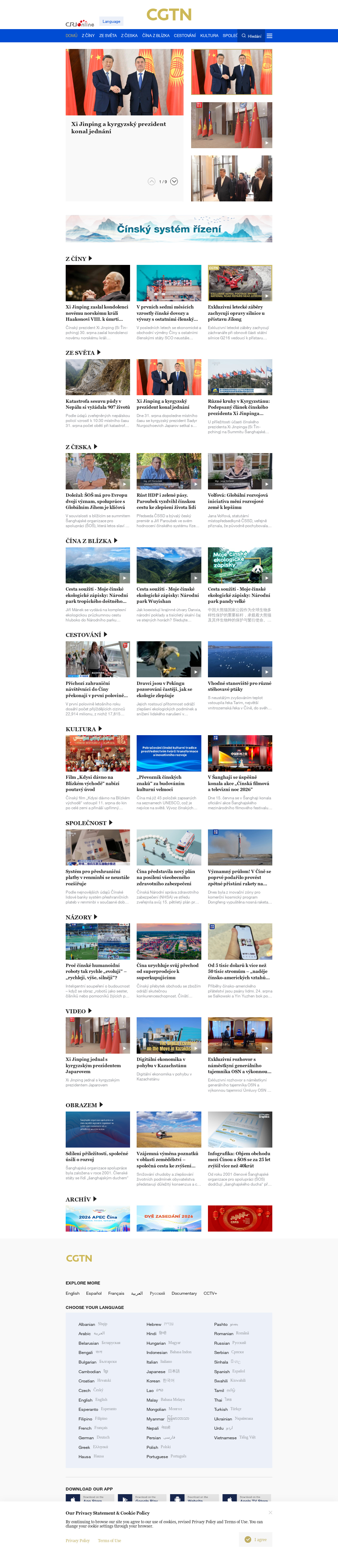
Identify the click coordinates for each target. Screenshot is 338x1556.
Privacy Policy (78, 1540)
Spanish (229, 1371)
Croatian (95, 1380)
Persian (161, 1437)
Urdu (223, 1428)
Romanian (231, 1333)
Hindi (156, 1333)
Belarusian (99, 1343)
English (73, 1293)
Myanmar (168, 1418)
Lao (155, 1390)
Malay (166, 1400)
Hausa (91, 1456)
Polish (159, 1447)
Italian (159, 1362)
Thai (223, 1400)
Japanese (163, 1371)
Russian (230, 1343)
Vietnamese (234, 1437)
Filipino (93, 1418)
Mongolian (164, 1409)
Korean (161, 1380)
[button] (174, 181)
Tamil (224, 1390)
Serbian (229, 1352)
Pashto (226, 1324)
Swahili (230, 1380)
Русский (157, 1293)
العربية (137, 1293)
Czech (91, 1390)
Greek (93, 1447)
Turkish (227, 1409)
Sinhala (227, 1362)
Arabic (91, 1333)
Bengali (90, 1352)
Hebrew (160, 1324)
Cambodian (93, 1371)
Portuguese (166, 1456)
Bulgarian (97, 1362)
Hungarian (164, 1343)
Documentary (184, 1293)
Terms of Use (109, 1540)
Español (94, 1293)
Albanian (93, 1324)
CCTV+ (210, 1293)
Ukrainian (233, 1418)
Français (116, 1293)
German (94, 1437)
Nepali (158, 1428)
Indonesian (169, 1352)
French (93, 1428)
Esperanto (97, 1409)
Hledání (254, 35)
